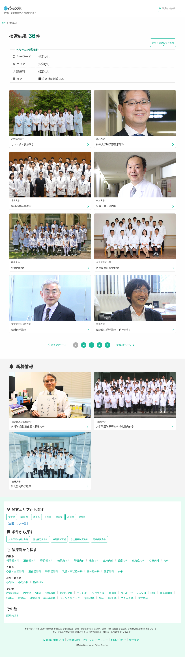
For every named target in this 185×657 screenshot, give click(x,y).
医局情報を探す (169, 8)
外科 (120, 571)
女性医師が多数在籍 (18, 539)
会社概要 (134, 639)
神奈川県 (24, 516)
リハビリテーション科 (133, 593)
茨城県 (59, 516)
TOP (4, 22)
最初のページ (58, 345)
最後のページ (124, 345)
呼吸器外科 (51, 571)
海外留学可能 (59, 539)
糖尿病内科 (63, 560)
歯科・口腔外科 (108, 598)
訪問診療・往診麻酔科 (42, 598)
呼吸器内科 (46, 560)
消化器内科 (29, 560)
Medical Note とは (53, 639)
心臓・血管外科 (15, 571)
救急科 (22, 598)
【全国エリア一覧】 (17, 523)
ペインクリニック (70, 598)
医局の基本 (12, 615)
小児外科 (23, 582)
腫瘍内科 (123, 560)
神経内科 (94, 560)
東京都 (11, 516)
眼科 (153, 593)
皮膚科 (113, 593)
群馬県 (82, 516)
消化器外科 (34, 571)
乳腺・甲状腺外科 (72, 571)
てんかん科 (127, 598)
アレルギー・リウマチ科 (91, 593)
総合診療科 (12, 593)
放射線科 (89, 598)
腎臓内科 (79, 560)
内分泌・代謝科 (32, 593)
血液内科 (108, 560)
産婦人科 (38, 582)
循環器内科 (12, 560)
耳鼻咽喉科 (166, 593)
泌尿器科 (50, 593)
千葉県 (48, 516)
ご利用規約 (73, 639)
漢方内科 (143, 598)
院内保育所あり (40, 539)
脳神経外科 (93, 571)
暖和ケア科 (66, 593)
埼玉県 (36, 516)
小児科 (10, 582)
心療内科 (154, 560)
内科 (166, 560)
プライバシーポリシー (95, 639)
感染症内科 (138, 560)
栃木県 (70, 516)
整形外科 (109, 571)
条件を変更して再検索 (163, 42)
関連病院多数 (99, 539)
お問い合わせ (118, 639)
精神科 (10, 598)
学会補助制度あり (79, 539)
